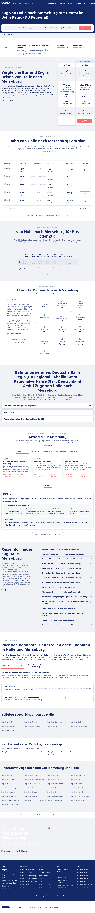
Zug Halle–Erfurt (53, 726)
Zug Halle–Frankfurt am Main (34, 779)
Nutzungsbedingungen (38, 907)
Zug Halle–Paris (6, 722)
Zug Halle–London (7, 779)
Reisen (78, 866)
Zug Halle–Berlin (76, 722)
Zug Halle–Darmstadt (55, 722)
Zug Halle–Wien (6, 784)
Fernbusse (24, 866)
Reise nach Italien (82, 879)
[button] (44, 28)
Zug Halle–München (31, 775)
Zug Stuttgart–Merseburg (57, 800)
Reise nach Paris (81, 873)
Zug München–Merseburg (80, 796)
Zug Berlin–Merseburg (55, 796)
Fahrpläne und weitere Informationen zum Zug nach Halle (22, 752)
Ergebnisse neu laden (46, 155)
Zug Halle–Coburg (30, 722)
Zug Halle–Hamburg (78, 775)
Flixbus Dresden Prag (28, 876)
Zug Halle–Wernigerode (79, 726)
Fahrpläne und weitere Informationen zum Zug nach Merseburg (66, 753)
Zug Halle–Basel (53, 792)
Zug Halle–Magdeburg (32, 726)
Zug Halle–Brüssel (30, 792)
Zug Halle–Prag (53, 788)
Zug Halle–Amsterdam (55, 784)
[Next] (75, 255)
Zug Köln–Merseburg (78, 800)
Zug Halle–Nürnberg (8, 788)
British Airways (44, 876)
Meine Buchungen (66, 3)
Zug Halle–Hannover (8, 792)
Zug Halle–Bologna (31, 788)
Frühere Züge (11, 208)
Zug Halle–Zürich (76, 784)
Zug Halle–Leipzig (7, 726)
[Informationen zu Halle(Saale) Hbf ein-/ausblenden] (90, 689)
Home (3, 815)
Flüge (27, 3)
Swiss (41, 879)
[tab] (22, 451)
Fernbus (20, 3)
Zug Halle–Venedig (77, 792)
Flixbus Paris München (28, 882)
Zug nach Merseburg (20, 815)
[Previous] (19, 255)
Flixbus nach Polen (27, 870)
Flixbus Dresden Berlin (28, 879)
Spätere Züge (84, 208)
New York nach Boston (10, 883)
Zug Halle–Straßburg (8, 796)
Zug (14, 3)
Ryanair (41, 870)
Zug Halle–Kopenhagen (79, 788)
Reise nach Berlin (82, 870)
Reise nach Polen (82, 876)
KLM (40, 882)
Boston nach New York (10, 880)
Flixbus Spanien (26, 873)
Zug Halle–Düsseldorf (32, 784)
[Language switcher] (52, 3)
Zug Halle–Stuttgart (54, 779)
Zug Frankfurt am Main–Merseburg (36, 800)
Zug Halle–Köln (76, 779)
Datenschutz (54, 907)
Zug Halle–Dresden (8, 730)
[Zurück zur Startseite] (7, 3)
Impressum (23, 907)
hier (66, 215)
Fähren (33, 3)
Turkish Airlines (44, 873)
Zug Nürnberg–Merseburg (10, 804)
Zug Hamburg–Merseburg (10, 800)
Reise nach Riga (81, 882)
